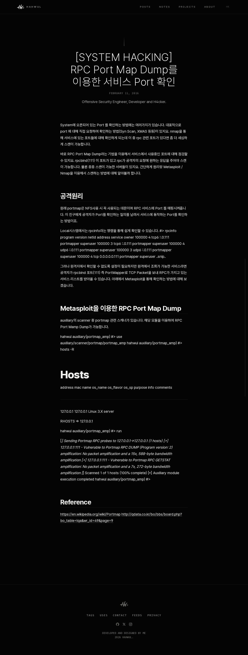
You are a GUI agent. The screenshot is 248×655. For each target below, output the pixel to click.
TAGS (91, 615)
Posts (145, 6)
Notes (164, 6)
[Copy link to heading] (87, 196)
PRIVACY (154, 615)
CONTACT (120, 615)
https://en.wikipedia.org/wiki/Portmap (90, 514)
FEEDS (137, 615)
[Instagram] (130, 624)
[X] (124, 624)
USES (104, 615)
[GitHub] (117, 624)
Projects (187, 6)
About (210, 6)
